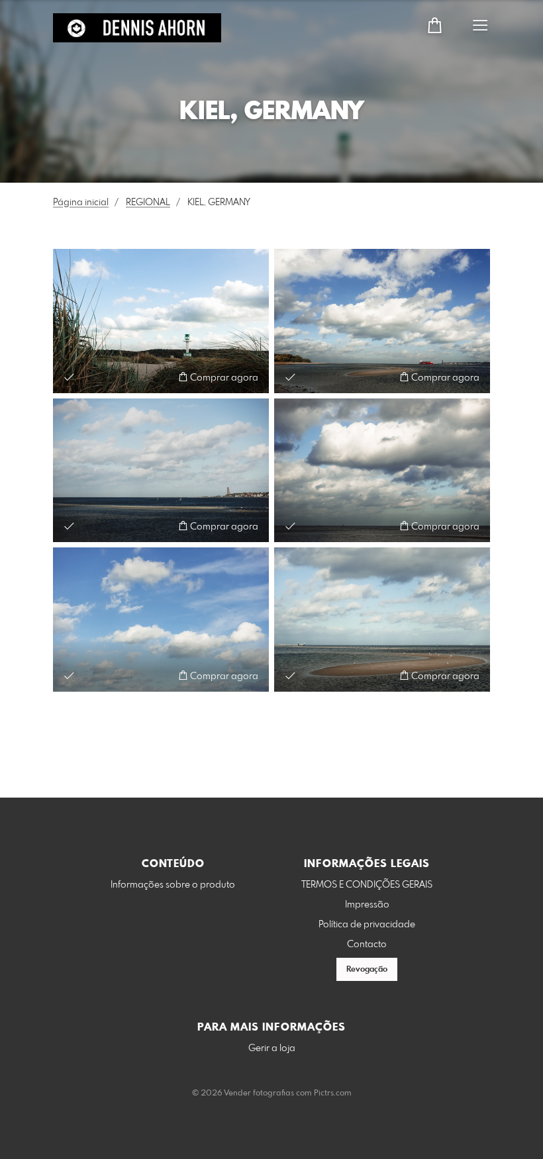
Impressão (367, 904)
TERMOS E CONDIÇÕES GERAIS (366, 885)
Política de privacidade (367, 924)
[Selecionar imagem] (69, 377)
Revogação (366, 970)
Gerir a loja (271, 1048)
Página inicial (81, 202)
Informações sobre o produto (173, 885)
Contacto (367, 944)
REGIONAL (148, 202)
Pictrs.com (333, 1093)
